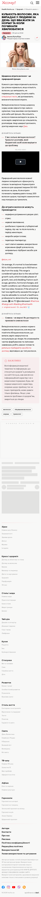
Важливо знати (7, 697)
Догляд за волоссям (9, 563)
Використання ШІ (10, 850)
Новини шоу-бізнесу (9, 530)
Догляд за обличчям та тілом (13, 560)
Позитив (5, 719)
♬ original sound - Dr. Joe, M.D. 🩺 (16, 307)
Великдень (6, 749)
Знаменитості (7, 534)
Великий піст (7, 745)
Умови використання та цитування (19, 854)
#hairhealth (27, 304)
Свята (5, 731)
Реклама (6, 839)
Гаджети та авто (8, 723)
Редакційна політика (12, 847)
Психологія (6, 693)
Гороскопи (7, 798)
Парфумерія (6, 581)
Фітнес (4, 585)
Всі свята (5, 752)
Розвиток (6, 683)
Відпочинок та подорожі (11, 712)
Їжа (3, 648)
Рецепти (5, 645)
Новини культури (8, 790)
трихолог (17, 414)
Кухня (5, 642)
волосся (7, 410)
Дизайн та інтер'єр (9, 622)
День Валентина (8, 734)
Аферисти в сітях (8, 775)
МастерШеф (7, 771)
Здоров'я (6, 33)
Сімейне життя (7, 671)
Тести (4, 716)
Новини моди (7, 596)
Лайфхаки (6, 633)
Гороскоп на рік (7, 812)
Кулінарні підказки (9, 652)
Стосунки (7, 660)
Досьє (4, 541)
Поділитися (37, 37)
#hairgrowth (7, 304)
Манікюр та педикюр (10, 570)
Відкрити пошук (32, 3)
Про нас (6, 836)
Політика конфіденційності (16, 843)
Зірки (4, 527)
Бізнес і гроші (7, 686)
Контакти (6, 832)
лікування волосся (23, 410)
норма (6, 414)
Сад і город (6, 630)
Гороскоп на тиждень (10, 805)
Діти (3, 674)
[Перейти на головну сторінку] (9, 3)
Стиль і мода (8, 593)
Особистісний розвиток (11, 690)
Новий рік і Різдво (8, 738)
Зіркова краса (7, 537)
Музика (4, 545)
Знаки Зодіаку (7, 816)
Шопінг (4, 611)
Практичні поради (9, 600)
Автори (5, 829)
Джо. (25, 126)
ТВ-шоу (5, 761)
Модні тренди (7, 607)
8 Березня (5, 741)
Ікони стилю (6, 604)
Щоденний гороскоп (9, 819)
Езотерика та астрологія (11, 708)
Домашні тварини (8, 626)
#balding (18, 304)
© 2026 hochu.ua (8, 893)
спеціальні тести (9, 97)
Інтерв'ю (5, 548)
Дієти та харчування (9, 574)
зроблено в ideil (31, 893)
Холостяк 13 (6, 767)
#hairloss (35, 301)
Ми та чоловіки (7, 664)
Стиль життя (8, 705)
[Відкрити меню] (37, 2)
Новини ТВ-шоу (7, 764)
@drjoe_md (6, 260)
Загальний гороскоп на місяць (13, 809)
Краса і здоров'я (10, 557)
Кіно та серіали (7, 786)
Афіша (5, 783)
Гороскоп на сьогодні (10, 801)
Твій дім (6, 619)
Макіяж (4, 567)
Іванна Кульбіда (14, 37)
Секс (3, 667)
